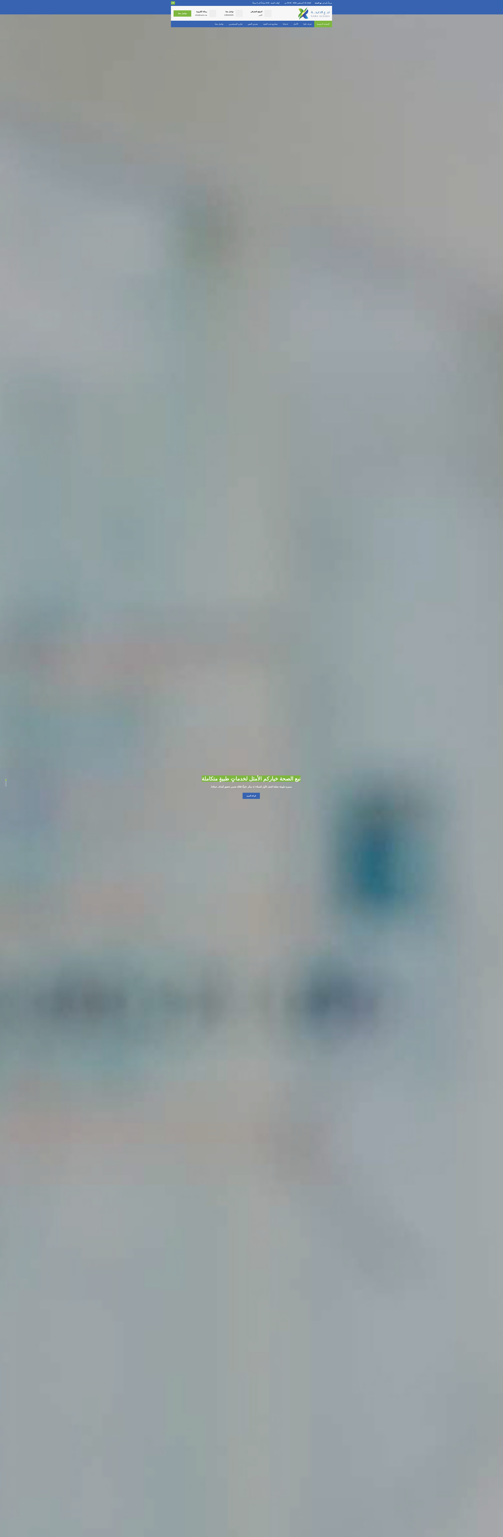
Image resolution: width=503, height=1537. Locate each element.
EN (173, 3)
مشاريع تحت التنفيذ (270, 24)
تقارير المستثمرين (235, 24)
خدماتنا (285, 24)
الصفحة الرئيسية (323, 24)
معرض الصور (253, 24)
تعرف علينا (307, 24)
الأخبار (295, 24)
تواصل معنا (182, 13)
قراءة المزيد (102, 796)
